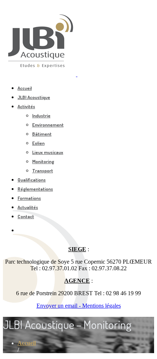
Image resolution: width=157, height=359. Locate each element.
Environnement (48, 125)
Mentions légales (101, 306)
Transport (42, 170)
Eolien (38, 143)
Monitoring (43, 161)
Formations (29, 198)
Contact (26, 216)
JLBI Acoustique (34, 97)
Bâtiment (41, 134)
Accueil (25, 88)
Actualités (28, 207)
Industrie (41, 115)
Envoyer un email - (59, 306)
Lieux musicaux (47, 152)
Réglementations (35, 189)
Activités (26, 106)
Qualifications (32, 180)
